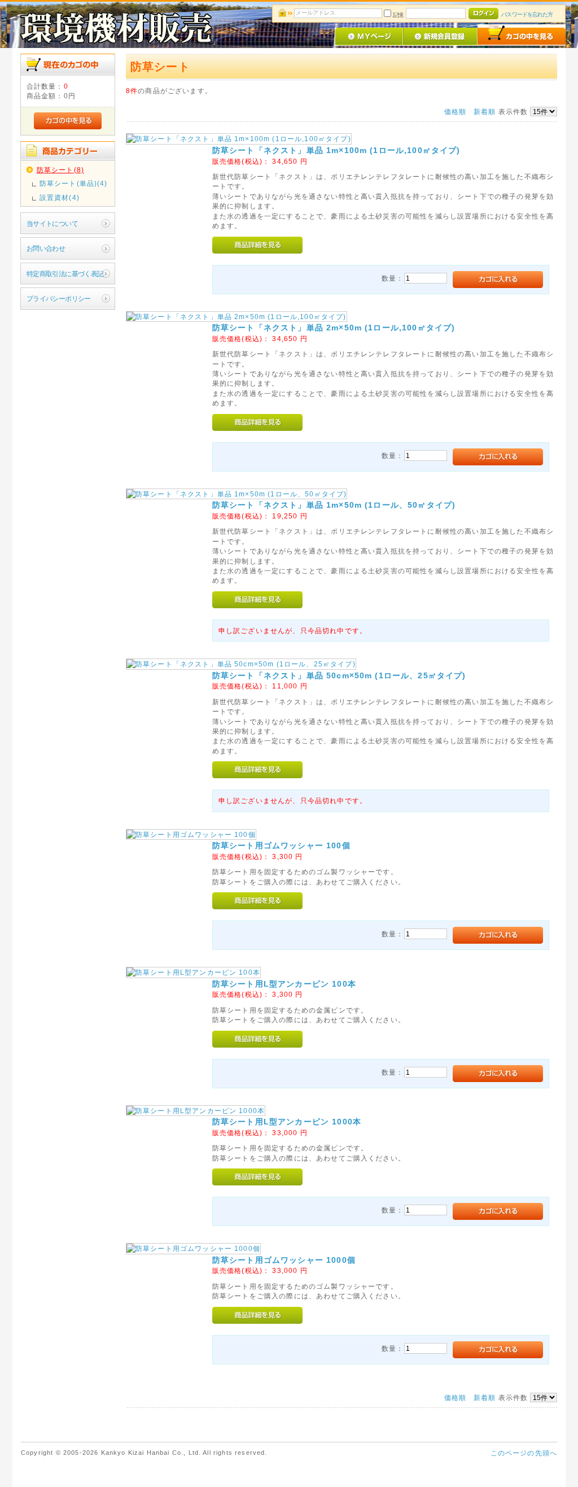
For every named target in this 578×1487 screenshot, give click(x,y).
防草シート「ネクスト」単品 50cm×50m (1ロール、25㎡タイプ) (339, 675)
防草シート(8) (60, 169)
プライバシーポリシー (59, 298)
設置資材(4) (60, 197)
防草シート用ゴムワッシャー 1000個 (284, 1259)
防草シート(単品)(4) (74, 183)
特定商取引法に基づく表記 (65, 273)
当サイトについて (52, 223)
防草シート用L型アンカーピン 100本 (284, 983)
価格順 (455, 111)
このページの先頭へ (524, 1453)
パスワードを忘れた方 (527, 14)
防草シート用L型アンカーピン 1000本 (286, 1121)
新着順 (485, 111)
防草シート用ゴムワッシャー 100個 (281, 845)
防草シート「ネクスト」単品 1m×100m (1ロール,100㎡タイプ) (336, 150)
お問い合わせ (46, 248)
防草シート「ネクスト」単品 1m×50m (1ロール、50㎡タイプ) (334, 504)
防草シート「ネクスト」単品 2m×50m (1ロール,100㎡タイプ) (334, 327)
